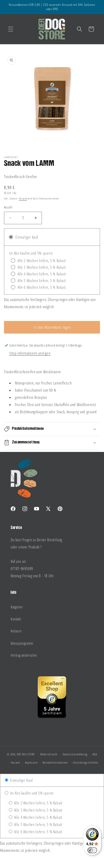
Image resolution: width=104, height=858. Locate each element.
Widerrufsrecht (49, 754)
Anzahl (8, 207)
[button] (11, 29)
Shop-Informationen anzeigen (29, 353)
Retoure (16, 631)
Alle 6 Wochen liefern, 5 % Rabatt (37, 831)
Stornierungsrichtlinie (85, 762)
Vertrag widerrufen (24, 655)
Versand (23, 198)
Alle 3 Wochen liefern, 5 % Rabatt (37, 810)
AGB (95, 754)
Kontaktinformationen (55, 762)
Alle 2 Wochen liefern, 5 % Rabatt (37, 802)
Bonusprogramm (22, 643)
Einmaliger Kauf (21, 780)
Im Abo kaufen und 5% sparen (31, 793)
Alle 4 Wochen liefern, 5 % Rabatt (37, 817)
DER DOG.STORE (26, 754)
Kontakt (16, 619)
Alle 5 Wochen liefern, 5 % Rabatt (37, 824)
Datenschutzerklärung (75, 754)
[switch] (92, 850)
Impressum (31, 762)
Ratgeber (17, 607)
